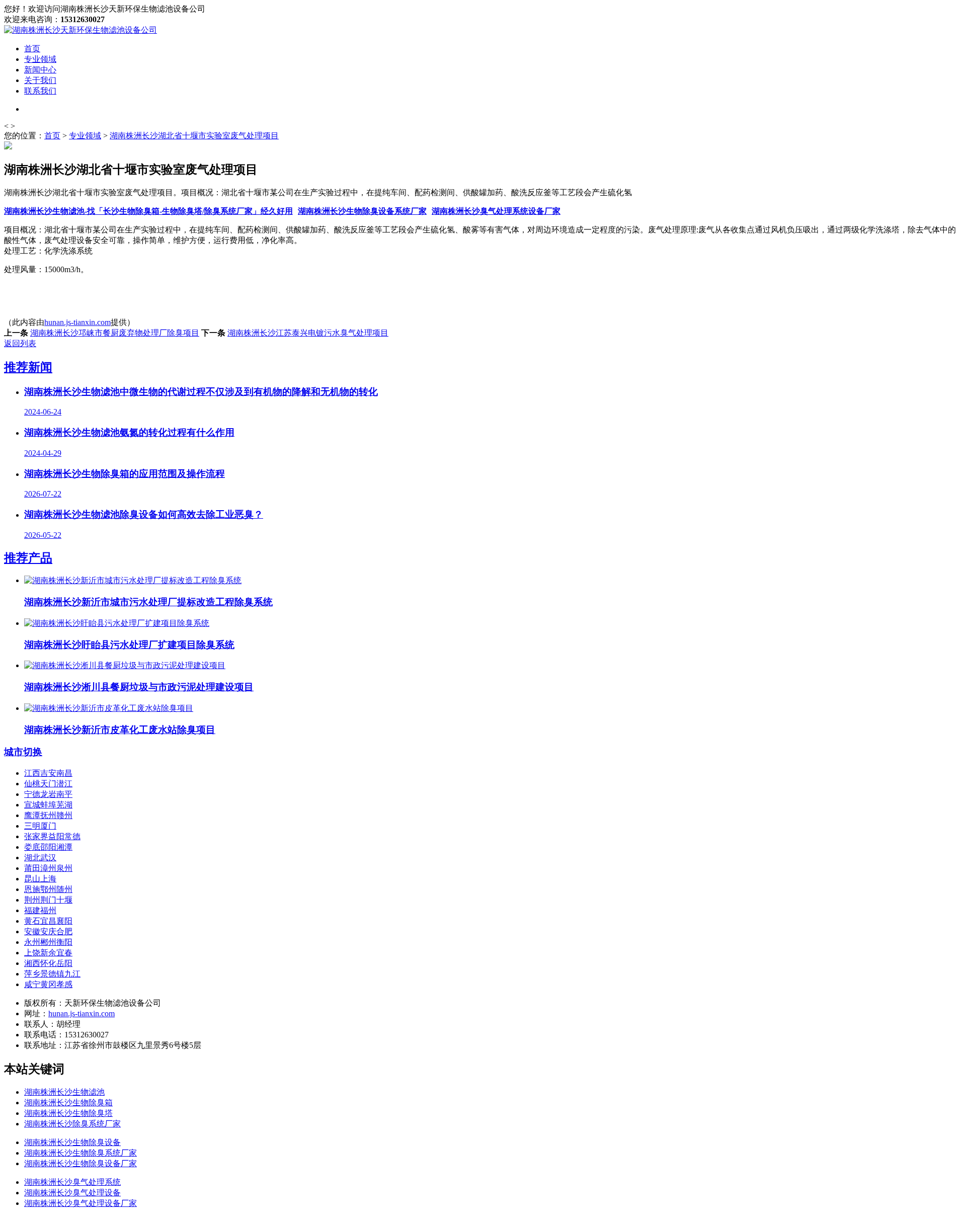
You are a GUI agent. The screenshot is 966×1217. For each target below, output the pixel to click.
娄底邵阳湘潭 (48, 847)
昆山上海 (40, 878)
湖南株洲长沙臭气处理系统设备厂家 (496, 211)
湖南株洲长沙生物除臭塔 (68, 1113)
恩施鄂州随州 (48, 889)
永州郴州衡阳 (48, 942)
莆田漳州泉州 (48, 868)
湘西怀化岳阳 (48, 963)
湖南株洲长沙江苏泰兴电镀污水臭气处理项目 (307, 333)
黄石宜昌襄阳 (48, 921)
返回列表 (20, 343)
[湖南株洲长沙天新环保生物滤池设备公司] (80, 30)
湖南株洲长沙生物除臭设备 (72, 1142)
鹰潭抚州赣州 (48, 815)
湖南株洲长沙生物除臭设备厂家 (80, 1163)
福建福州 (40, 910)
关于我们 (40, 80)
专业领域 (40, 59)
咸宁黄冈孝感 (48, 984)
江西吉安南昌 (48, 773)
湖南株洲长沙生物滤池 (64, 1092)
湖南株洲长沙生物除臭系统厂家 (80, 1153)
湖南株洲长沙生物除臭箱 (68, 1102)
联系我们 (40, 91)
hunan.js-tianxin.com (77, 322)
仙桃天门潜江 (48, 783)
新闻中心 (40, 69)
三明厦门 (40, 826)
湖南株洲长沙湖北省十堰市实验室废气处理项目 (194, 135)
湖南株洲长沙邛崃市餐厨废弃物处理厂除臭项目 (114, 333)
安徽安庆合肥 (48, 931)
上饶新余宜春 (48, 952)
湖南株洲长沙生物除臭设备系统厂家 (362, 211)
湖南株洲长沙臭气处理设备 (72, 1192)
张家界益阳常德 (52, 836)
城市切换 (23, 752)
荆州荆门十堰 (48, 900)
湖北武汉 (40, 857)
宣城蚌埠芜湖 (48, 804)
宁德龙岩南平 (48, 794)
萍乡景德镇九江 (52, 973)
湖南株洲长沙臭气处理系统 (72, 1182)
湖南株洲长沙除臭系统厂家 (72, 1123)
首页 (32, 48)
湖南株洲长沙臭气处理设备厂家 (80, 1203)
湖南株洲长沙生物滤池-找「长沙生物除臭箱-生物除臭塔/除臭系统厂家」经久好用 (148, 211)
